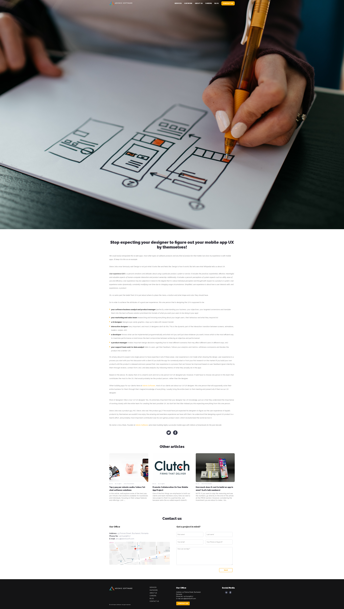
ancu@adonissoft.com (125, 539)
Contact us (228, 3)
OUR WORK (188, 3)
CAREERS (208, 3)
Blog (216, 3)
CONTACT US (183, 603)
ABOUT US (199, 3)
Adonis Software (148, 386)
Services (178, 3)
